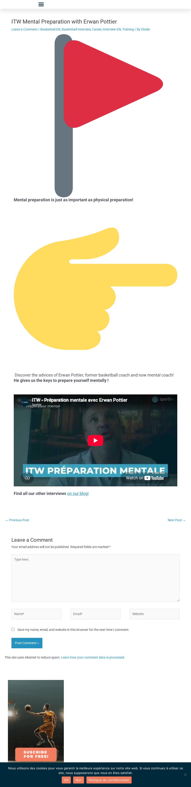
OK (66, 780)
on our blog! (78, 493)
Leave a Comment (24, 29)
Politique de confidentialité (109, 780)
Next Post (177, 520)
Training (128, 29)
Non (78, 780)
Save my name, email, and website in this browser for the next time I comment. (73, 630)
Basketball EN (50, 29)
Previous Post (17, 520)
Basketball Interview (76, 29)
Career (96, 29)
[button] (41, 4)
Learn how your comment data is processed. (93, 657)
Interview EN (112, 29)
